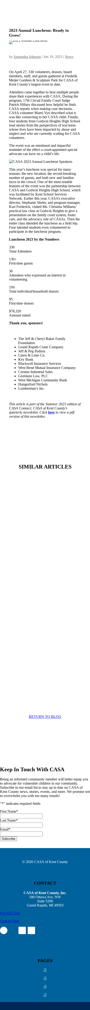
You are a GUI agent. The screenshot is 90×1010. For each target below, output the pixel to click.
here (51, 412)
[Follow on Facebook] (3, 930)
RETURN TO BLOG (45, 717)
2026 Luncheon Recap (35, 644)
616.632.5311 (10, 913)
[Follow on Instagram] (13, 930)
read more (21, 539)
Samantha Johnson (27, 57)
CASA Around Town (33, 573)
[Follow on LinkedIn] (22, 930)
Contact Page (9, 921)
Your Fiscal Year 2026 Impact (42, 506)
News (69, 57)
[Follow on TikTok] (31, 930)
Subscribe (8, 838)
